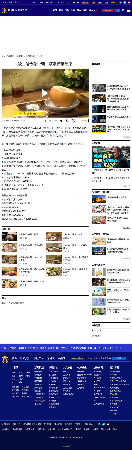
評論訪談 (93, 10)
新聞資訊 (25, 358)
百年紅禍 (113, 394)
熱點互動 (52, 375)
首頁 (3, 56)
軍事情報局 (53, 391)
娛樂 (28, 373)
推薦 (73, 10)
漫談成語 (66, 385)
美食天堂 (97, 381)
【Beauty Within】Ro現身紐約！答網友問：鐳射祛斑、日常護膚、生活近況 (118, 210)
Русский (102, 348)
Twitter (124, 2)
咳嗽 (46, 128)
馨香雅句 (66, 381)
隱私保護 (37, 424)
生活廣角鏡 (98, 371)
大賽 (41, 2)
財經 (21, 379)
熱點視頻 (25, 387)
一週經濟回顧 (39, 394)
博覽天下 (15, 393)
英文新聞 (85, 2)
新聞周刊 (38, 388)
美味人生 (97, 385)
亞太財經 (38, 404)
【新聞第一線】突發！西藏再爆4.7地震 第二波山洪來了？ (118, 129)
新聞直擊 (38, 385)
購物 (113, 2)
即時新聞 (15, 390)
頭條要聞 (15, 387)
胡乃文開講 (81, 378)
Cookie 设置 (66, 446)
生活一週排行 (98, 265)
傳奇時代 (113, 375)
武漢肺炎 (8, 173)
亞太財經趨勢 (39, 401)
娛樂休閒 (98, 367)
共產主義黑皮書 (116, 401)
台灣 (21, 376)
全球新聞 (38, 371)
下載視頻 (83, 120)
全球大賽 (25, 396)
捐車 (106, 2)
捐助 (100, 2)
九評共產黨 (96, 330)
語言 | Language (73, 2)
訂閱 (119, 358)
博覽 (85, 10)
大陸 (13, 382)
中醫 (50, 135)
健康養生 (20, 56)
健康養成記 (81, 381)
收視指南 (27, 424)
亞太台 (64, 348)
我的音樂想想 (99, 404)
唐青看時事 (53, 394)
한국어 (119, 348)
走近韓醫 (81, 388)
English (82, 348)
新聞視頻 (39, 367)
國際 (13, 373)
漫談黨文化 (114, 407)
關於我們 (16, 424)
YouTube (129, 2)
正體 (57, 2)
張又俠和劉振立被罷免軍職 (118, 117)
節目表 (51, 358)
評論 (13, 379)
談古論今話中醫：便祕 (72, 234)
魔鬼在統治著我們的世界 (120, 385)
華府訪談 (38, 391)
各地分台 (49, 2)
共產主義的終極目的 (118, 381)
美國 (13, 376)
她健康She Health (84, 375)
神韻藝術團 (17, 429)
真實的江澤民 (115, 391)
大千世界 (97, 391)
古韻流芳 (66, 378)
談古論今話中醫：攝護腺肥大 (31, 245)
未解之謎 (66, 371)
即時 (79, 10)
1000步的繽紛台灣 (100, 399)
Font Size (67, 120)
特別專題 (96, 325)
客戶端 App (89, 424)
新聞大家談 (53, 371)
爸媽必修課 (67, 388)
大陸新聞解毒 (54, 404)
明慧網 (78, 429)
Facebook (120, 2)
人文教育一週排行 (100, 234)
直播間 (61, 358)
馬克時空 (52, 401)
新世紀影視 (105, 429)
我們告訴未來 (115, 371)
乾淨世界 (41, 429)
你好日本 (97, 375)
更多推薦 (126, 186)
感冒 (6, 162)
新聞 (55, 10)
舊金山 (56, 348)
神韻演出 (15, 396)
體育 (28, 376)
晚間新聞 (38, 381)
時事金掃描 (53, 378)
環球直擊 (38, 375)
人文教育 (67, 367)
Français (92, 348)
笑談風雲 (66, 375)
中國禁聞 (38, 378)
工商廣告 (113, 414)
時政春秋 (52, 381)
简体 (62, 2)
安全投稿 (58, 424)
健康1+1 (80, 371)
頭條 (67, 10)
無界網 (95, 429)
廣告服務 (68, 424)
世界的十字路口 (55, 397)
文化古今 (66, 391)
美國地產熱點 (68, 394)
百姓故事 (113, 404)
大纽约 (13, 348)
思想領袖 (52, 385)
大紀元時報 (29, 429)
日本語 (111, 348)
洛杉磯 (28, 348)
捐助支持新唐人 (78, 358)
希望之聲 (51, 429)
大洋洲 (36, 348)
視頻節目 (10, 56)
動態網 (86, 429)
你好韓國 (97, 378)
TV (118, 10)
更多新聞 (126, 228)
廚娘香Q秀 (98, 394)
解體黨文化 (96, 336)
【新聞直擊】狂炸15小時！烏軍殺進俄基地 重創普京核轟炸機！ (118, 98)
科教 (21, 382)
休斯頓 (43, 348)
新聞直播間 (108, 10)
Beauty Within (99, 388)
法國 (50, 348)
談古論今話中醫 (32, 56)
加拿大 (21, 348)
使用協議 (47, 424)
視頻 (61, 10)
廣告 (93, 2)
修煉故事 (113, 410)
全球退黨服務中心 (65, 429)
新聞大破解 (53, 388)
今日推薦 (96, 143)
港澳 (21, 373)
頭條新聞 (96, 64)
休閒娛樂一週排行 (100, 192)
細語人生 (52, 407)
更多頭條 (126, 137)
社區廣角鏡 (38, 397)
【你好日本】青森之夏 (117, 197)
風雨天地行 (114, 397)
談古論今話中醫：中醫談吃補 (31, 281)
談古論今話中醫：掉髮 (28, 234)
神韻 (34, 2)
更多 (115, 429)
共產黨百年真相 (116, 378)
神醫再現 (81, 385)
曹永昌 (35, 144)
